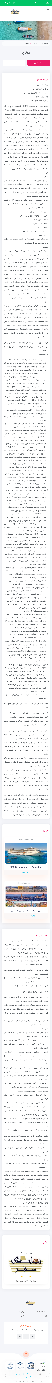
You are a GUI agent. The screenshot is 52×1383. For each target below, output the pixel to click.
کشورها (34, 44)
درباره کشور (38, 63)
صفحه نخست (42, 1311)
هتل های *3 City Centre (26, 1281)
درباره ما (22, 1311)
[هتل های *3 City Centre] (26, 1265)
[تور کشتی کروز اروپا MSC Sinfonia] (26, 853)
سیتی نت (13, 1381)
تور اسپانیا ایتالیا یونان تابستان (26, 910)
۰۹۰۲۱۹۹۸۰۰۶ (26, 1326)
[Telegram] (32, 1336)
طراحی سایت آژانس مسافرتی (31, 1381)
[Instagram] (26, 1336)
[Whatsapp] (19, 1336)
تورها (14, 63)
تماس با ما (21, 1315)
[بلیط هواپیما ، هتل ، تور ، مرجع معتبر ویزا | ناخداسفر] (11, 11)
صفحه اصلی (44, 44)
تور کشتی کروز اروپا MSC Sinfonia (26, 867)
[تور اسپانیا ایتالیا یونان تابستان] (26, 896)
